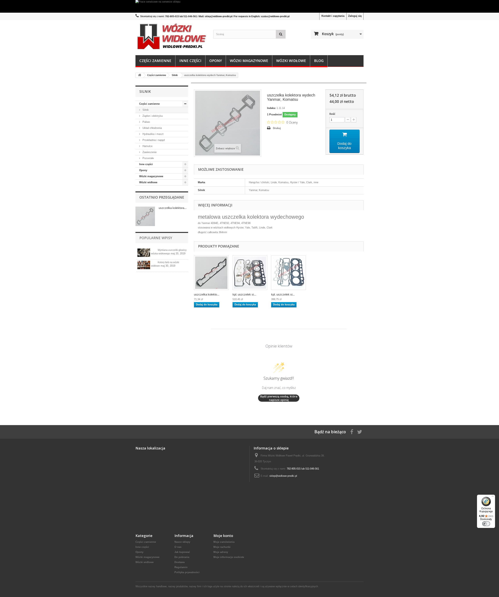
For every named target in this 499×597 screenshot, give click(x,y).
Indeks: (271, 108)
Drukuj (277, 128)
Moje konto (223, 535)
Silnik (145, 109)
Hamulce (147, 146)
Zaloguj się (355, 15)
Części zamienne (155, 60)
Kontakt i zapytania (332, 15)
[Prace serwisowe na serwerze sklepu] (249, 6)
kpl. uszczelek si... (244, 294)
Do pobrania (181, 557)
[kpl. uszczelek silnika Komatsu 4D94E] (250, 272)
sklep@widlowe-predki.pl (283, 475)
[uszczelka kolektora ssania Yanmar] (211, 272)
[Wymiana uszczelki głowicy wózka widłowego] (143, 252)
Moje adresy (220, 552)
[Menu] (492, 497)
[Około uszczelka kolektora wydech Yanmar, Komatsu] (145, 216)
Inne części (190, 60)
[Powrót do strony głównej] (139, 75)
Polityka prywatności (187, 572)
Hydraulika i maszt (153, 134)
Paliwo (146, 121)
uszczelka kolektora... (173, 208)
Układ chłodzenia (152, 127)
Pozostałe (148, 158)
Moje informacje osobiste (228, 557)
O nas (177, 547)
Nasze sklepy (182, 541)
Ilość (332, 113)
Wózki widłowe (291, 60)
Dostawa (179, 562)
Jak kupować (182, 552)
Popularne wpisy (155, 237)
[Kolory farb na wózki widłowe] (143, 265)
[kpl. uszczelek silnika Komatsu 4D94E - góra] (288, 272)
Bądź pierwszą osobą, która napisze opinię (278, 398)
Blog (319, 60)
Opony (215, 60)
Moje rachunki (222, 547)
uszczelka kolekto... (206, 294)
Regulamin (181, 567)
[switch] (486, 523)
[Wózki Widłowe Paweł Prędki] (171, 36)
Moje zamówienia (223, 541)
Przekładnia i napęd (153, 140)
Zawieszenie (149, 152)
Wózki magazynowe (249, 60)
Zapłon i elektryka (152, 115)
